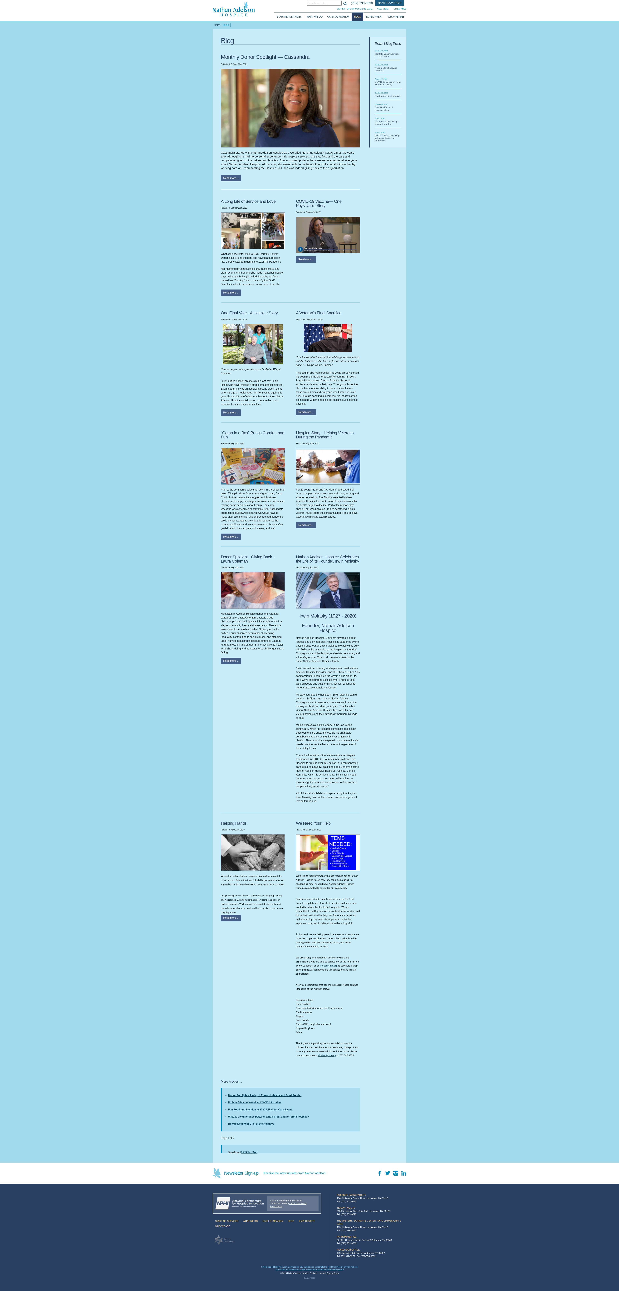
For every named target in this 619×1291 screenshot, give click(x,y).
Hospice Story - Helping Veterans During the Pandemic (325, 434)
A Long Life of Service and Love (248, 201)
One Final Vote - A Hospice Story (249, 312)
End (254, 1152)
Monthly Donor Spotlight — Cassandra (265, 57)
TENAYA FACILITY (346, 1208)
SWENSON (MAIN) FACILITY (351, 1195)
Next (249, 1152)
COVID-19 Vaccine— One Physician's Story (318, 203)
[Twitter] (387, 1173)
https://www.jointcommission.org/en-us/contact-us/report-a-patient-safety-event (309, 1269)
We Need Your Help (313, 823)
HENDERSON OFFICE (348, 1249)
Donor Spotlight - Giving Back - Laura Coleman (247, 559)
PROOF (312, 1278)
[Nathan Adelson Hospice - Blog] (234, 9)
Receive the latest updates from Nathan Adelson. (294, 1173)
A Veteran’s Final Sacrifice (318, 312)
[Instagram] (395, 1173)
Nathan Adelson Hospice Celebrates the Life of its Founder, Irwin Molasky (327, 559)
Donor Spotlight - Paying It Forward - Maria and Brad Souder (264, 1095)
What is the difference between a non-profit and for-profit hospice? (268, 1116)
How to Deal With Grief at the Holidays (251, 1123)
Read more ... (231, 178)
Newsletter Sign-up (241, 1173)
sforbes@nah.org (329, 966)
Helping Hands (234, 823)
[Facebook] (379, 1173)
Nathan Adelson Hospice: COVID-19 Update (254, 1102)
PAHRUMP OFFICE (346, 1237)
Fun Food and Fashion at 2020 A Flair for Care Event (260, 1109)
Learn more (276, 1206)
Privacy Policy (333, 1273)
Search (345, 3)
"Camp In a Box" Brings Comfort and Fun (252, 434)
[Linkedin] (403, 1173)
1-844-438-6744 (297, 1203)
